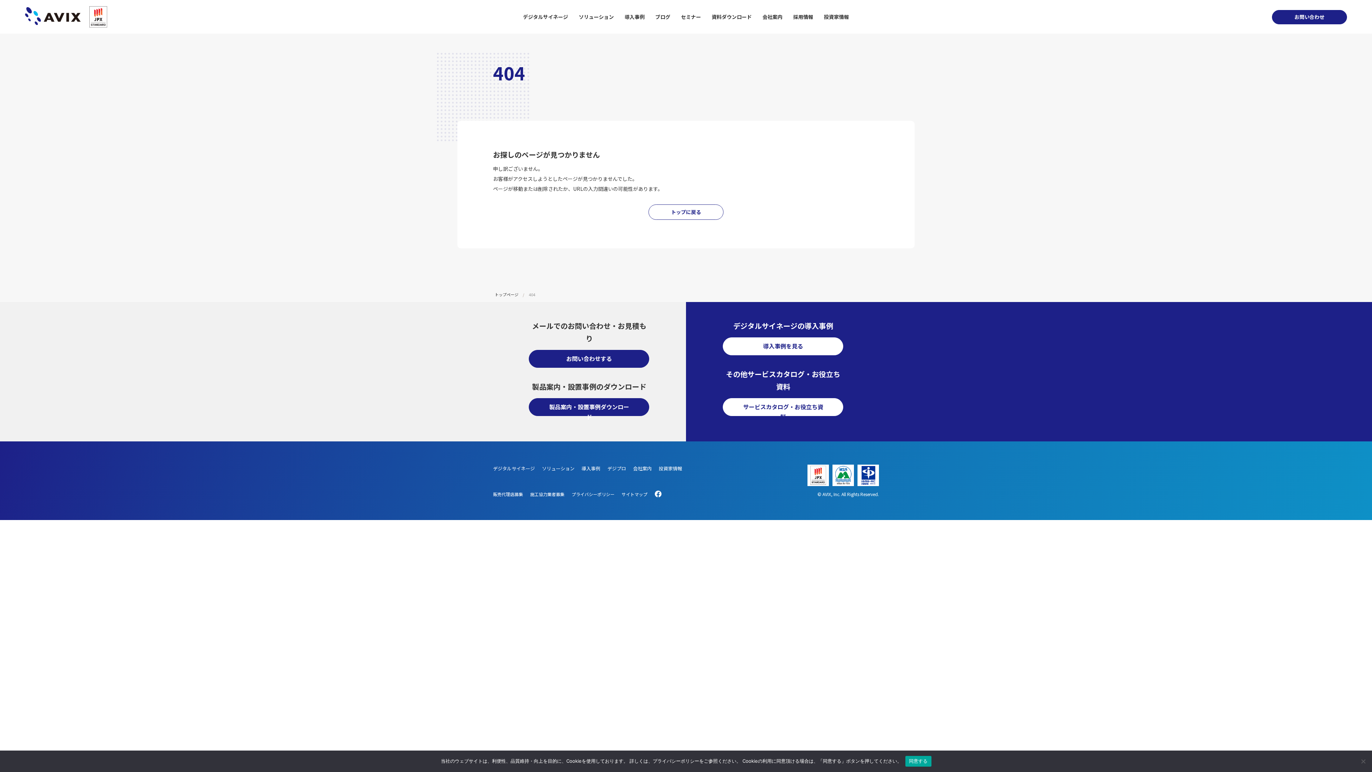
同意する (918, 761)
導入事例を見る (783, 346)
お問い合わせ (1309, 16)
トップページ (506, 294)
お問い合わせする (589, 358)
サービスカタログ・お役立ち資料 (783, 409)
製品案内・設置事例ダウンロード (589, 409)
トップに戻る (686, 212)
